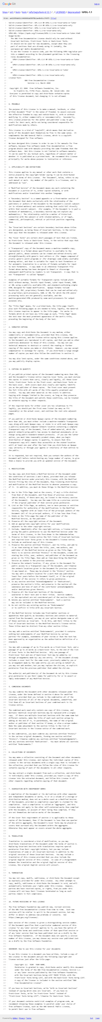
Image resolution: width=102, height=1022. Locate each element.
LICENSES (61, 12)
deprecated (74, 12)
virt (11, 12)
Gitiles (15, 1018)
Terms (28, 1018)
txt (91, 1018)
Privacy (22, 1018)
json (98, 1018)
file (53, 18)
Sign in (97, 4)
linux (5, 12)
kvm (18, 12)
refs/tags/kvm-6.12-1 (40, 12)
